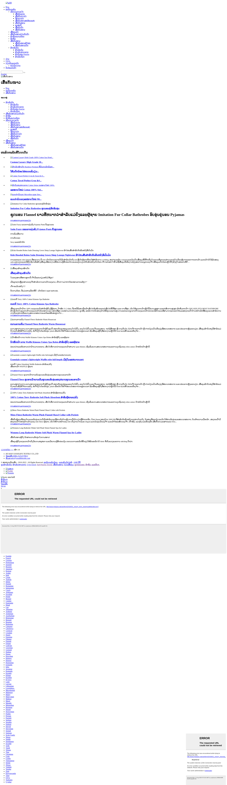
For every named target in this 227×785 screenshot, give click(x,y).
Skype (3, 486)
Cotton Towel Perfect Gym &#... (25, 180)
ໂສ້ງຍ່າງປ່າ (19, 18)
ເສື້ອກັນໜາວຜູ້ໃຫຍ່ (22, 43)
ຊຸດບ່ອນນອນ (79, 465)
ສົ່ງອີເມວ (4, 479)
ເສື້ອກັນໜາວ (20, 23)
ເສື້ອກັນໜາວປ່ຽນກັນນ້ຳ (19, 34)
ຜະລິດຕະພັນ (11, 9)
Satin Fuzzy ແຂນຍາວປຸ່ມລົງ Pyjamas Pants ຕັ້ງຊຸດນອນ (36, 229)
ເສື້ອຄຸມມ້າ (14, 32)
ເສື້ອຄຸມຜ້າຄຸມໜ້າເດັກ (20, 273)
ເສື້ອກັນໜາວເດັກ (21, 45)
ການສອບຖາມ (15, 220)
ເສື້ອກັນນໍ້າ (19, 27)
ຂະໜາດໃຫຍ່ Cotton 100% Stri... (26, 190)
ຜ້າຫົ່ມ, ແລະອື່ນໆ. (92, 465)
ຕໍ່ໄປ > (9, 450)
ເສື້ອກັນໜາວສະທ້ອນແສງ (25, 21)
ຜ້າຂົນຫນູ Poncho (22, 54)
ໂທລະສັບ (4, 484)
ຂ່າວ (7, 59)
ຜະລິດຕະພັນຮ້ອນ (51, 462)
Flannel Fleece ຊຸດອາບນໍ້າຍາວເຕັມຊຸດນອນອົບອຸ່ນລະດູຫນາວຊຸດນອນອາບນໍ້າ (45, 379)
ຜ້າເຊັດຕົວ (14, 48)
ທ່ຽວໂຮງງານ (15, 66)
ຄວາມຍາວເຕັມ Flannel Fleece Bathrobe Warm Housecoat (37, 324)
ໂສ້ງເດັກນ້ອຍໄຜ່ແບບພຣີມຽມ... (24, 171)
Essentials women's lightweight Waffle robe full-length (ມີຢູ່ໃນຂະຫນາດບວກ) (47, 359)
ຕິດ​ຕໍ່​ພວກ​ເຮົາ (11, 68)
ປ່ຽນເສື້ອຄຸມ (69, 465)
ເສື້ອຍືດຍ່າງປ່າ (20, 16)
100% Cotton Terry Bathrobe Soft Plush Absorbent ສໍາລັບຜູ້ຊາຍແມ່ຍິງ (44, 397)
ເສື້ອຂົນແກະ (20, 14)
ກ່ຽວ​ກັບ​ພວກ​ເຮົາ (12, 63)
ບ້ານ (7, 7)
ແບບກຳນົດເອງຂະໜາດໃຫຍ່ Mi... (25, 199)
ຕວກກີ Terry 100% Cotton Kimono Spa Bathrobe (34, 304)
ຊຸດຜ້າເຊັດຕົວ (6, 465)
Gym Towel (31, 465)
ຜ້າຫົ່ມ (13, 39)
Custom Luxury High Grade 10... (26, 162)
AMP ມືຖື (77, 462)
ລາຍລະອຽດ (26, 220)
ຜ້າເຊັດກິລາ (19, 57)
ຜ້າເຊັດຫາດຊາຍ (21, 52)
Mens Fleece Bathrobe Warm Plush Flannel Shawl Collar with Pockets (44, 415)
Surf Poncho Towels (44, 465)
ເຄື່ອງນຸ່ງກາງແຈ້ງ (17, 12)
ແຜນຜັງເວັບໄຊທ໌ (65, 462)
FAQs (8, 61)
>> (12, 450)
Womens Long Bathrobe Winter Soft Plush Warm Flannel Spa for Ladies (45, 432)
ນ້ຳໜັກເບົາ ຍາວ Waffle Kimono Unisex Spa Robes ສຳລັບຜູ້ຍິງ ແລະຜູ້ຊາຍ (45, 342)
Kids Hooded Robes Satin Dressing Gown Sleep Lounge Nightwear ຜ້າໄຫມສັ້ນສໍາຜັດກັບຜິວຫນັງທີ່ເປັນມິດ (60, 255)
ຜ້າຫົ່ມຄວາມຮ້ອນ (17, 36)
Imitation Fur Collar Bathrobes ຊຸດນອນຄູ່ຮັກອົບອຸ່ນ (34, 208)
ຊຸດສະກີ (18, 25)
